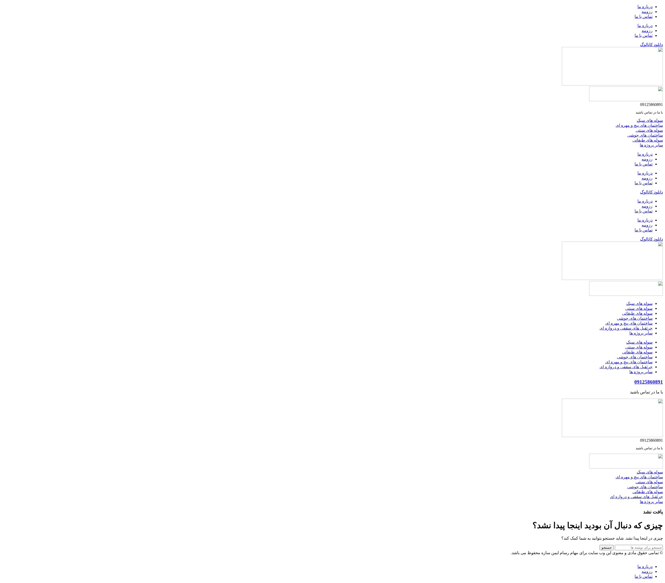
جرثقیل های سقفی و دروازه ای (626, 328)
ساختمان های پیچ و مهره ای (629, 323)
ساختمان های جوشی (635, 318)
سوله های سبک (639, 303)
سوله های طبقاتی (637, 313)
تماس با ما (644, 16)
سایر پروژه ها (641, 333)
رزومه (647, 11)
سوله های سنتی (639, 308)
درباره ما (645, 6)
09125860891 (648, 382)
